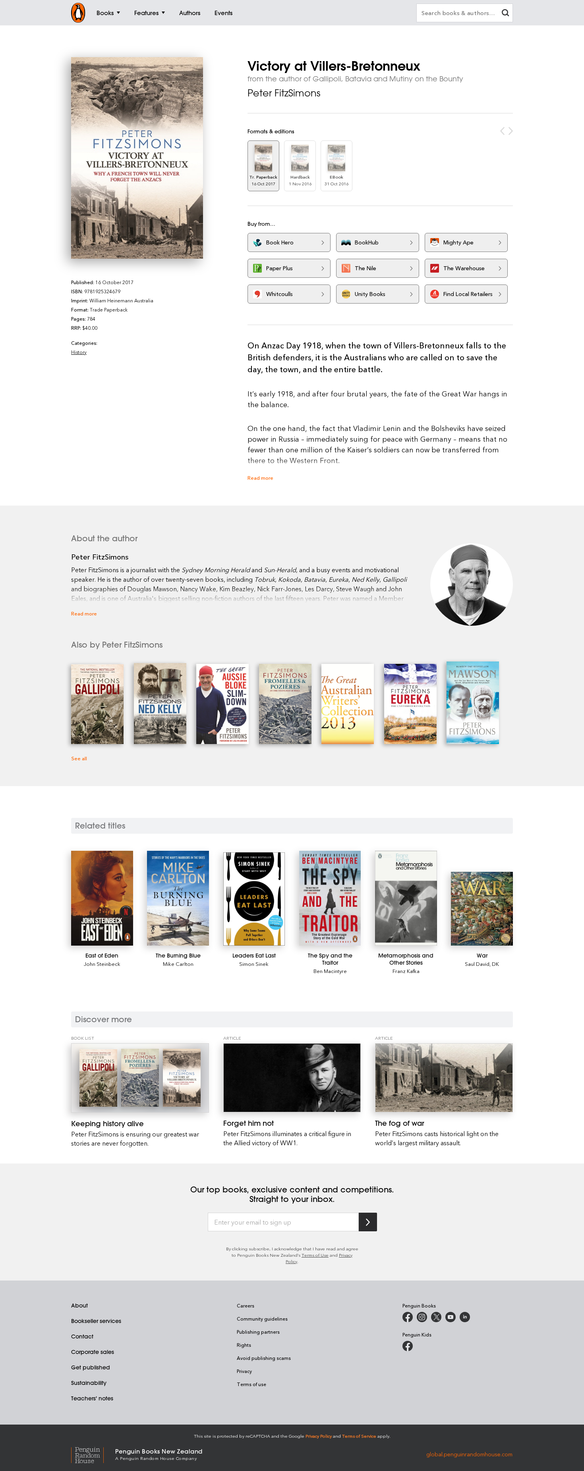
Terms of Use (315, 1255)
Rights (244, 1344)
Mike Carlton (178, 963)
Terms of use (251, 1384)
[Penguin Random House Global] (93, 1453)
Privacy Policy (319, 1436)
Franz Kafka (406, 971)
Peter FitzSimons (284, 93)
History (79, 352)
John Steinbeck (102, 963)
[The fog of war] (443, 1078)
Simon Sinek (254, 963)
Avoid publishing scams (264, 1357)
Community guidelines (262, 1318)
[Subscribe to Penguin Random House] (368, 1222)
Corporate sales (92, 1352)
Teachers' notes (92, 1398)
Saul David (477, 963)
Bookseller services (96, 1321)
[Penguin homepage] (78, 13)
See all (79, 758)
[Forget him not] (292, 1078)
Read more (260, 477)
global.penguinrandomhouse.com (469, 1454)
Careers (245, 1305)
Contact (82, 1336)
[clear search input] (505, 13)
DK (495, 963)
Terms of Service (359, 1436)
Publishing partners (258, 1331)
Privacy (244, 1371)
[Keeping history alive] (140, 1078)
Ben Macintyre (330, 971)
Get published (90, 1367)
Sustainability (88, 1382)
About (79, 1305)
